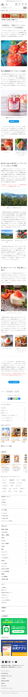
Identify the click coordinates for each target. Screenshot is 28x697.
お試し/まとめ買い (5, 568)
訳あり (12, 485)
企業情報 (3, 683)
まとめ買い (4, 488)
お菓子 (2, 537)
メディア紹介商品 (5, 571)
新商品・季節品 (4, 529)
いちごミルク (19, 482)
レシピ (19, 10)
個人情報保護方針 (4, 673)
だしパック (4, 480)
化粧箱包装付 (11, 480)
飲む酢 (21, 491)
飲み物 (2, 560)
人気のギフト (4, 499)
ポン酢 (15, 491)
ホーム (2, 21)
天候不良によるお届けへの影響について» (10, 19)
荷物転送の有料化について (6, 592)
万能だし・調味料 (5, 534)
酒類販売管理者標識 (5, 680)
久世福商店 (3, 10)
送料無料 (23, 480)
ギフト (16, 10)
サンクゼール (11, 10)
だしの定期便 (4, 576)
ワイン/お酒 (4, 563)
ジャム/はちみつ (4, 557)
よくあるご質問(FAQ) (5, 600)
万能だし (10, 491)
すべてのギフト (4, 513)
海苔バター (22, 488)
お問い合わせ (4, 602)
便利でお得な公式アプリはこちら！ (14, 1)
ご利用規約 (3, 678)
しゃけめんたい (5, 485)
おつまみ (4, 491)
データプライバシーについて (7, 688)
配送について (4, 590)
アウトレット (23, 10)
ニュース (6, 21)
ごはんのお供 (11, 482)
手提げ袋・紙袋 (4, 579)
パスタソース (4, 554)
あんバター (16, 488)
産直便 (7, 10)
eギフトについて (4, 597)
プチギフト (4, 482)
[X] (11, 399)
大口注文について (5, 595)
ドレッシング (4, 552)
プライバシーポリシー (5, 670)
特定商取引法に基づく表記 (6, 675)
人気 (10, 488)
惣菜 (2, 549)
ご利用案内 (3, 587)
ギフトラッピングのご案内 (6, 520)
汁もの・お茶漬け (5, 543)
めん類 (2, 546)
